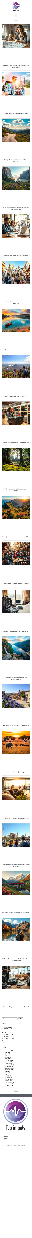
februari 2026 (9, 1060)
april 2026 (8, 1057)
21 (9, 1036)
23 (13, 1036)
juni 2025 (7, 1073)
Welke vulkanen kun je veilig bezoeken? (16, 396)
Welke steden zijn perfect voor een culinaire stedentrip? (16, 584)
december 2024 (9, 1082)
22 (11, 1036)
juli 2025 (7, 1071)
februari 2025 (9, 1079)
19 (6, 1036)
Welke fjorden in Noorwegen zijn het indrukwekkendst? (16, 678)
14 (9, 1034)
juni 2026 (7, 1054)
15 (11, 1034)
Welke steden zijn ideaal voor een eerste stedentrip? (16, 302)
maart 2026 (8, 1058)
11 (4, 1034)
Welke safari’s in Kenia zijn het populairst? (16, 772)
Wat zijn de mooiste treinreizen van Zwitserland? (16, 912)
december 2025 (9, 1063)
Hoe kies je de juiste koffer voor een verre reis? (16, 442)
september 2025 (9, 1068)
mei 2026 (7, 1055)
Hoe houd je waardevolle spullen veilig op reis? (16, 631)
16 (13, 1034)
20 (7, 1036)
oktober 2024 (9, 1085)
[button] (16, 15)
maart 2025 (8, 1077)
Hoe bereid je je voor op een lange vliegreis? (16, 1007)
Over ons (6, 1140)
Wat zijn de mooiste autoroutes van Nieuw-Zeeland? (16, 160)
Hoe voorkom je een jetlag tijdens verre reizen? (16, 818)
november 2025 (9, 1065)
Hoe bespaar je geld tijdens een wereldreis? (16, 255)
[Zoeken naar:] (10, 1018)
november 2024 (9, 1084)
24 (2, 1038)
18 (4, 1036)
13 (7, 1034)
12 (6, 1034)
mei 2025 (7, 1074)
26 (6, 1038)
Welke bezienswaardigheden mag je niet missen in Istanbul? (16, 865)
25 (4, 1038)
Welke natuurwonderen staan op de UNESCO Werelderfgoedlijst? (16, 208)
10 (2, 1034)
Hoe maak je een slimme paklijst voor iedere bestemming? (16, 66)
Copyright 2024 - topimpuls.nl (16, 1145)
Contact (6, 1138)
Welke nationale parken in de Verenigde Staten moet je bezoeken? (16, 959)
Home (6, 1136)
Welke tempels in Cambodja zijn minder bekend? (16, 489)
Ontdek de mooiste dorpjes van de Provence (16, 725)
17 (2, 1036)
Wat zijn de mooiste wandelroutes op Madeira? (16, 537)
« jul (3, 1042)
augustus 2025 (9, 1069)
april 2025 (8, 1076)
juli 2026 (7, 1052)
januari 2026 (8, 1062)
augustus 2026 (9, 1051)
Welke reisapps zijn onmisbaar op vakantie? (16, 113)
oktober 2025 (9, 1066)
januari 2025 (8, 1080)
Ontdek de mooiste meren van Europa (16, 350)
